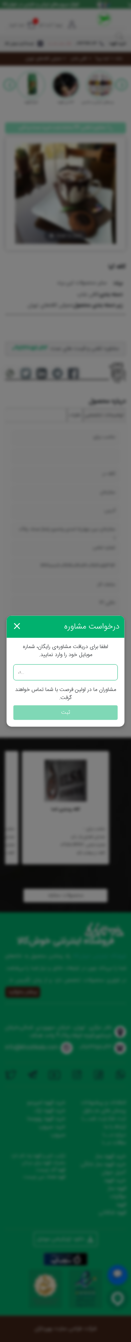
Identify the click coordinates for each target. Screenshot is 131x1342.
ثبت (65, 712)
